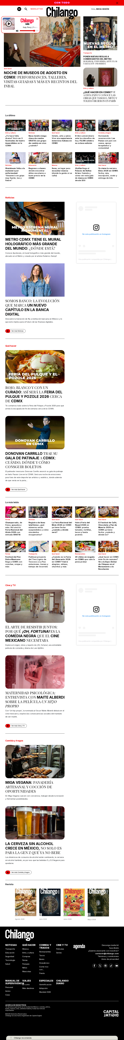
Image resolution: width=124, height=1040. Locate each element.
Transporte (87, 53)
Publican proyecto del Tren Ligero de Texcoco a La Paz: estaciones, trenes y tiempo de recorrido (38, 562)
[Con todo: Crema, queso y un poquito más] (25, 902)
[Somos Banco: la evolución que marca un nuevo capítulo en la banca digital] (35, 280)
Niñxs (24, 968)
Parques (26, 964)
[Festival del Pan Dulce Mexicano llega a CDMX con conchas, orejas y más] (15, 546)
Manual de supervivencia (14, 982)
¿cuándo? (38, 141)
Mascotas (26, 971)
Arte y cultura (88, 88)
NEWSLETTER (37, 9)
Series (59, 953)
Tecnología (10, 960)
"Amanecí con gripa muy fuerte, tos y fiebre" (15, 174)
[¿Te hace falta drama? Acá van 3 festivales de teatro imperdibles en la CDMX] (15, 125)
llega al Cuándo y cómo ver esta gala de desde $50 (84, 174)
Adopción (43, 988)
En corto (26, 984)
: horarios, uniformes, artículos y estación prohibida (100, 60)
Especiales (46, 980)
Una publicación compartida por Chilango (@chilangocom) (100, 259)
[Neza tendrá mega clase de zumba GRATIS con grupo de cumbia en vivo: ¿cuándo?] (39, 125)
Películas (60, 949)
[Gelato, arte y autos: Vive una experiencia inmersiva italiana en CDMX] (62, 125)
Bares (41, 959)
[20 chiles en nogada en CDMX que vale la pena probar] (85, 546)
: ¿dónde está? (33, 244)
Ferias (7, 519)
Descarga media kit (110, 945)
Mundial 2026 (45, 992)
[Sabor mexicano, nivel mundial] (74, 902)
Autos (7, 991)
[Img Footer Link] (79, 946)
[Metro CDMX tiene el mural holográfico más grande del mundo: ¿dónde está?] (35, 218)
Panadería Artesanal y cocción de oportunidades (29, 787)
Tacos (42, 955)
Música (54, 165)
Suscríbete (114, 948)
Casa (7, 995)
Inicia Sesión (102, 9)
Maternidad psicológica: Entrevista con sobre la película (35, 699)
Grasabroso (44, 963)
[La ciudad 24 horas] (50, 902)
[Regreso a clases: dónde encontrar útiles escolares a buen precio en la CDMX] (39, 158)
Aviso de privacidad (110, 959)
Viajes (26, 980)
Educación (32, 165)
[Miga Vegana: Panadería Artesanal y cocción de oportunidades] (35, 761)
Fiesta (42, 973)
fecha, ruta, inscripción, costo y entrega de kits (108, 173)
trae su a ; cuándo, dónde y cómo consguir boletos (31, 460)
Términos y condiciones (108, 956)
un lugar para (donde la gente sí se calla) (62, 172)
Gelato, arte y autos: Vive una (62, 139)
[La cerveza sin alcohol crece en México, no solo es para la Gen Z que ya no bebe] (35, 822)
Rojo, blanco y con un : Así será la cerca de (33, 394)
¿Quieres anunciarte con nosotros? (103, 951)
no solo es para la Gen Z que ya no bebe (33, 848)
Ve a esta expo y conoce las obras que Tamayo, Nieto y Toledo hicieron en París (100, 96)
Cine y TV (10, 585)
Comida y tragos (104, 133)
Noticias (32, 133)
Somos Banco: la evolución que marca (32, 307)
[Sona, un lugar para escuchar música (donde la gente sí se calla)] (62, 158)
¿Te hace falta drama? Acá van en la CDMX (15, 141)
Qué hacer (8, 68)
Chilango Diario (62, 982)
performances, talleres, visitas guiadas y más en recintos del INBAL (40, 79)
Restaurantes (80, 554)
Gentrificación (45, 984)
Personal (9, 987)
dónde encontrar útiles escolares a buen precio (37, 173)
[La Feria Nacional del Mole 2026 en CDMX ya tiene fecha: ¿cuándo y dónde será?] (62, 512)
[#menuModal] (19, 9)
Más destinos (28, 988)
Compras (26, 956)
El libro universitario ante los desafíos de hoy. (85, 139)
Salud (7, 964)
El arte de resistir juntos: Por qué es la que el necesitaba (32, 634)
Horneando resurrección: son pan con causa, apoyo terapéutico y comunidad (107, 142)
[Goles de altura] (98, 902)
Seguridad (9, 956)
